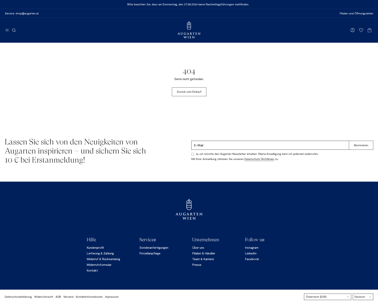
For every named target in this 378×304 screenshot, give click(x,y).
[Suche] (14, 30)
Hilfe (91, 239)
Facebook (252, 259)
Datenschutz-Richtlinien (259, 159)
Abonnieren (361, 145)
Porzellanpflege (149, 253)
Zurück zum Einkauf (189, 91)
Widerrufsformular (99, 264)
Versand (68, 296)
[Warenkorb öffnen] (369, 30)
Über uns (198, 247)
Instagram (251, 247)
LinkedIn (251, 253)
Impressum (112, 296)
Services (147, 239)
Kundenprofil (95, 247)
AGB (58, 296)
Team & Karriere (203, 259)
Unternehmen (205, 239)
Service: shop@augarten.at (22, 13)
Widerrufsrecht (43, 296)
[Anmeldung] (352, 30)
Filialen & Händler (203, 253)
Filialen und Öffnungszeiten (356, 13)
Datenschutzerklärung (18, 296)
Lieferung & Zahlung (100, 253)
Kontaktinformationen (89, 296)
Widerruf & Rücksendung (103, 259)
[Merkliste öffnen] (361, 30)
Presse (196, 264)
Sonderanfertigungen (153, 247)
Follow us (254, 239)
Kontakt (92, 270)
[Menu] (7, 30)
